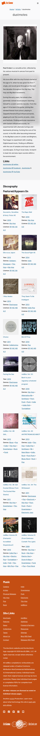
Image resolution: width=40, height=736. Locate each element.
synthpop (25, 399)
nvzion (12, 699)
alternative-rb (27, 395)
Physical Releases (9, 594)
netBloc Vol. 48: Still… (9, 432)
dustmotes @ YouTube (11, 172)
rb (31, 449)
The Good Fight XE (28, 253)
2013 (9, 301)
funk (34, 563)
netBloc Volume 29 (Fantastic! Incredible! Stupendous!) (10, 540)
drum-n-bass (27, 560)
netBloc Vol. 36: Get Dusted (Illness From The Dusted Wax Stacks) (10, 490)
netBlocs (24, 605)
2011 (9, 342)
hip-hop (12, 223)
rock (15, 449)
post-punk (31, 456)
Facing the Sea (8, 374)
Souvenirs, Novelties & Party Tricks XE (10, 213)
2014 (27, 257)
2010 (27, 342)
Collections (7, 629)
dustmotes (26, 168)
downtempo (7, 449)
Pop (4, 601)
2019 (27, 389)
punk (29, 402)
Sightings (24, 622)
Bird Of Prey (26, 337)
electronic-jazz (27, 512)
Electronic (24, 598)
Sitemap (24, 633)
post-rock (31, 566)
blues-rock (26, 459)
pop (29, 345)
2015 (9, 257)
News (5, 625)
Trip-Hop (24, 601)
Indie (22, 587)
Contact (6, 640)
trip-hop (12, 446)
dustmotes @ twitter (10, 164)
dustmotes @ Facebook (12, 168)
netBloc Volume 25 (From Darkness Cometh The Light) (28, 538)
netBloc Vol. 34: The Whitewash (29, 486)
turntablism (26, 408)
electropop (13, 305)
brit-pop (11, 566)
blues (11, 442)
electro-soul (26, 556)
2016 (9, 220)
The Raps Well (27, 212)
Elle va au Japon (9, 253)
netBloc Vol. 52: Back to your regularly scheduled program (29, 379)
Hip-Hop (6, 598)
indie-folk (26, 405)
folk (9, 563)
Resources (24, 629)
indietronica (13, 345)
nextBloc (24, 618)
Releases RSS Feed (28, 640)
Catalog (6, 587)
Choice (5, 337)
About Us (6, 636)
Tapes (5, 633)
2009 (28, 546)
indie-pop (31, 308)
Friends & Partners (27, 625)
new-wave (26, 452)
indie (29, 261)
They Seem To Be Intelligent (28, 298)
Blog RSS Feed (26, 636)
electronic (31, 499)
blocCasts (6, 618)
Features (6, 622)
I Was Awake (7, 296)
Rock (5, 605)
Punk (22, 594)
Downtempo (25, 590)
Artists (5, 590)
